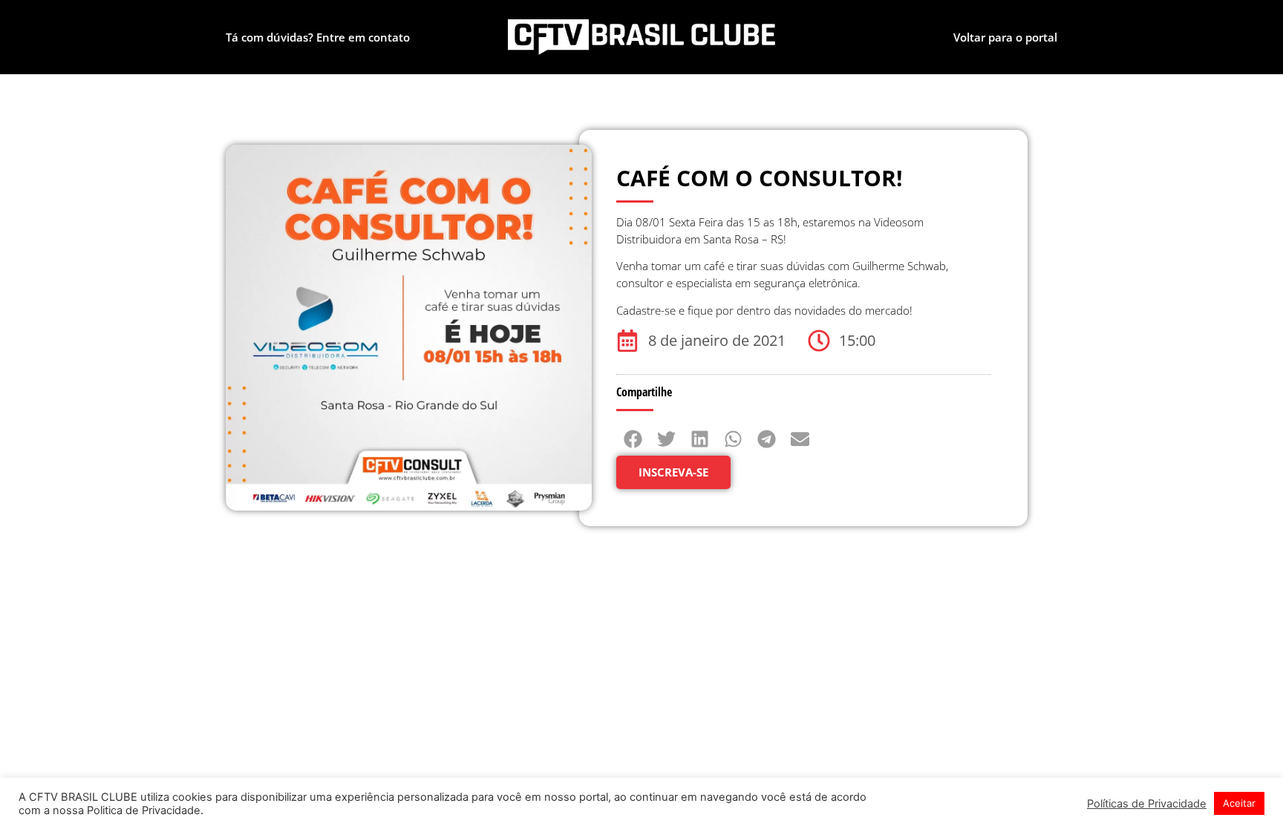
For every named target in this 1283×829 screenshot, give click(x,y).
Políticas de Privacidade (1147, 803)
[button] (633, 439)
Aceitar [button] (1239, 803)
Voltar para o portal (1005, 37)
